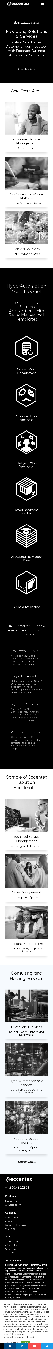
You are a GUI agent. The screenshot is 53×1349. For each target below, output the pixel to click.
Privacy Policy (11, 1245)
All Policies (9, 1253)
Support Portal (11, 1241)
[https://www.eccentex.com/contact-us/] (10, 1346)
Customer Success (26, 1162)
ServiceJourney (11, 1201)
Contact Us (10, 1229)
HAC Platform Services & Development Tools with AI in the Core (26, 630)
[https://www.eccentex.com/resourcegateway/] (47, 1346)
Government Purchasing (15, 1225)
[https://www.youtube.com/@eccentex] (34, 1346)
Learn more (26, 325)
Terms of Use (10, 1249)
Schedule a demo (26, 69)
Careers (8, 1221)
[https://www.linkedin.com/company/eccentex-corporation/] (22, 1346)
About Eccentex (11, 1217)
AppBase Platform (13, 1205)
